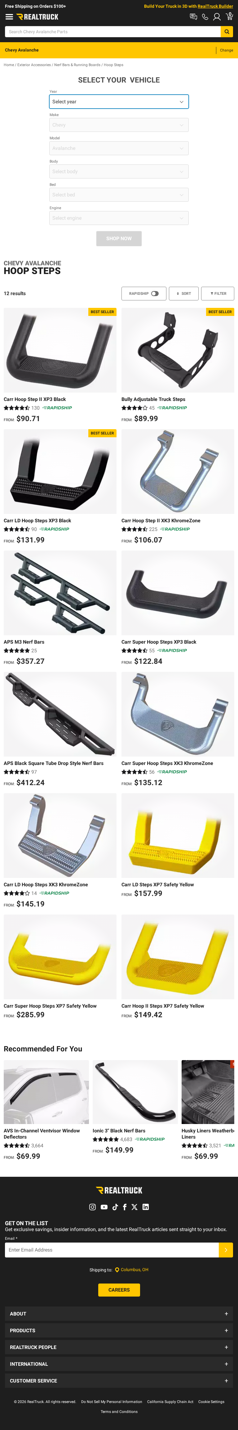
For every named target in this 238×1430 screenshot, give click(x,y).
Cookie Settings (211, 1402)
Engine (55, 208)
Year (53, 91)
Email (11, 1238)
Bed (53, 184)
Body (54, 161)
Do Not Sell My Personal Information (111, 1402)
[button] (119, 1313)
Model (55, 138)
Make (54, 115)
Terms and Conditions (119, 1412)
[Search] (227, 31)
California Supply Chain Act (170, 1402)
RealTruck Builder (215, 6)
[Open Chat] (193, 17)
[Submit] (226, 1250)
